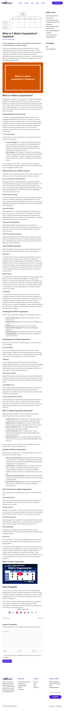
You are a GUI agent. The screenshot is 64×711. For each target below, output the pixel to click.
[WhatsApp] (36, 613)
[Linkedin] (21, 613)
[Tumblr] (28, 613)
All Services (21, 689)
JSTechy (7, 706)
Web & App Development (24, 681)
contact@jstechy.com (54, 687)
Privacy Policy (59, 706)
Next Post (41, 618)
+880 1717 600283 (56, 683)
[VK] (32, 613)
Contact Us (36, 687)
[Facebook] (10, 613)
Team (35, 683)
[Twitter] (13, 613)
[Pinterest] (17, 613)
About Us (36, 681)
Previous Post (5, 618)
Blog (3, 39)
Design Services (22, 683)
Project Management (51, 49)
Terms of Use (52, 706)
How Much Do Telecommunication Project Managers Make (52, 26)
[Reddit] (25, 613)
